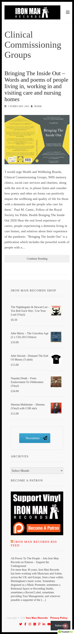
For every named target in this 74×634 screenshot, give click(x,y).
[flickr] (34, 624)
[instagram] (30, 624)
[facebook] (25, 624)
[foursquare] (39, 624)
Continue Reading (37, 258)
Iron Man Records (37, 617)
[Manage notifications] (65, 626)
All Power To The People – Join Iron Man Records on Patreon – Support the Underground (35, 562)
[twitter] (20, 624)
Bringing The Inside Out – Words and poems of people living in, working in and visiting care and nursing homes (36, 86)
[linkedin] (44, 624)
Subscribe (60, 625)
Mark (38, 106)
